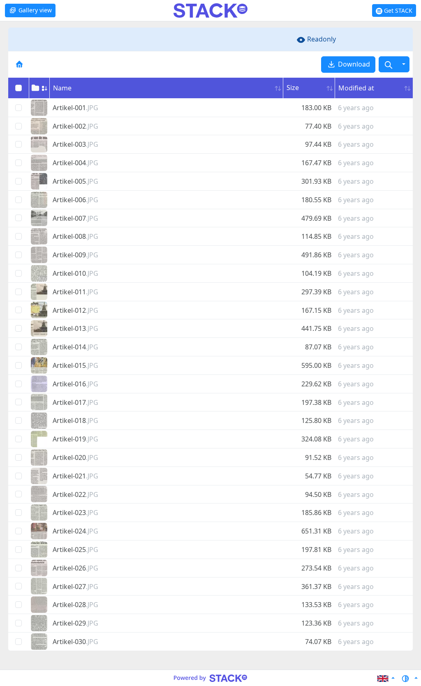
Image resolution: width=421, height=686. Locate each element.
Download (353, 64)
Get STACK (397, 10)
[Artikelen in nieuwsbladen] (19, 63)
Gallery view (34, 10)
